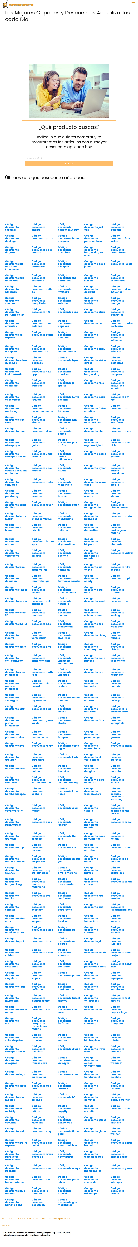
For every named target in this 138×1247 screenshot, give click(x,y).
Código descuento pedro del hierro (122, 323)
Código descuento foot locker (120, 238)
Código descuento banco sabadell (15, 1179)
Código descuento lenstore (65, 1085)
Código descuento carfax (12, 1020)
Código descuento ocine (42, 951)
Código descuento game (95, 453)
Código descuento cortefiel (91, 1108)
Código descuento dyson (95, 467)
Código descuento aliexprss (65, 263)
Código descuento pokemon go (92, 734)
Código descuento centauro (65, 964)
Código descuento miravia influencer (12, 684)
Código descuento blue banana (15, 1190)
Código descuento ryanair (91, 1085)
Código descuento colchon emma (93, 612)
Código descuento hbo (94, 430)
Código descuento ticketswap (65, 1120)
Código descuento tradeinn (65, 768)
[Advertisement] (69, 42)
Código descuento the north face (67, 277)
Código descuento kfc (41, 1008)
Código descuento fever (42, 503)
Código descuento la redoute (40, 1190)
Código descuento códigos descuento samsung (117, 794)
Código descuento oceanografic (14, 808)
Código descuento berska (91, 858)
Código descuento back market (42, 468)
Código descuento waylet (117, 780)
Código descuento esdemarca (118, 277)
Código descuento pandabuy (12, 493)
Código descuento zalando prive (14, 1037)
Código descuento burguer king (13, 881)
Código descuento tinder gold (69, 1131)
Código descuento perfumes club (14, 312)
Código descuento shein (121, 744)
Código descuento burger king (91, 371)
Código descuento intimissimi (117, 986)
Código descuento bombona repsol (15, 791)
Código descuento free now (41, 1085)
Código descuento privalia (38, 527)
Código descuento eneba (38, 227)
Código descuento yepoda (117, 454)
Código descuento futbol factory (69, 998)
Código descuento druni (15, 708)
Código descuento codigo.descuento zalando (16, 469)
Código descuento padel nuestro (42, 249)
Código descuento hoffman (38, 986)
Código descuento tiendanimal (92, 1074)
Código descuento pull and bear (41, 601)
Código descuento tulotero (117, 941)
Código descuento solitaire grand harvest (120, 809)
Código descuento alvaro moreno (67, 870)
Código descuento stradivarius (39, 567)
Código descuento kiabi (68, 756)
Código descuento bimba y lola (92, 1037)
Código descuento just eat (93, 227)
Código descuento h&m (68, 1096)
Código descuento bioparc (91, 541)
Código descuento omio (15, 645)
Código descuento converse (12, 482)
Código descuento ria (93, 322)
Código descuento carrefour (91, 847)
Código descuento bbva (42, 940)
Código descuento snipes (38, 975)
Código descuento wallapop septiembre (65, 659)
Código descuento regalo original (93, 442)
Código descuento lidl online (93, 567)
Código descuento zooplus (12, 300)
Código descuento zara (68, 311)
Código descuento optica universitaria (92, 1061)
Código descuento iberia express (16, 1142)
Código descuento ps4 (14, 940)
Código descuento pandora (65, 371)
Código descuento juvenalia (38, 1120)
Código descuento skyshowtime (66, 541)
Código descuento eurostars (38, 757)
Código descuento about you (69, 858)
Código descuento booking (12, 1168)
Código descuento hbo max (94, 895)
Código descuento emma (65, 431)
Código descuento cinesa (65, 709)
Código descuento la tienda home (40, 734)
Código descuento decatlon (12, 578)
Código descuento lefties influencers (65, 455)
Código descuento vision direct (95, 360)
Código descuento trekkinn (65, 918)
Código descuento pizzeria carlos (67, 589)
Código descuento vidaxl (122, 552)
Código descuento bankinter (117, 312)
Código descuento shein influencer (15, 672)
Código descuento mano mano (16, 1009)
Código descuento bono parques (68, 238)
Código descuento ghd (41, 645)
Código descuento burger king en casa (93, 251)
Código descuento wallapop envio (15, 1049)
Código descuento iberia (16, 623)
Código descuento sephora (38, 791)
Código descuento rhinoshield (65, 482)
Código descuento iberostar (117, 757)
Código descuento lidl (67, 846)
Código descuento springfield (118, 720)
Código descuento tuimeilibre (91, 918)
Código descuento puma (69, 974)
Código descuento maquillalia (39, 300)
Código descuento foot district (120, 998)
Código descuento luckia (121, 262)
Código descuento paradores (38, 263)
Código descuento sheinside (91, 1179)
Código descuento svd (14, 1130)
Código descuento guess (95, 1119)
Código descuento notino (38, 768)
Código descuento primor (65, 646)
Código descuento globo (95, 1130)
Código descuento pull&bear (91, 516)
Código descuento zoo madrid (93, 624)
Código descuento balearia (117, 227)
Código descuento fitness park (39, 1060)
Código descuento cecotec (91, 975)
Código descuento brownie (65, 1190)
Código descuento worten (65, 1037)
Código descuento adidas (38, 1108)
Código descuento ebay (94, 347)
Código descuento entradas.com (14, 658)
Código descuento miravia (38, 847)
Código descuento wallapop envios (15, 454)
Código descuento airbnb (117, 646)
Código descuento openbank (12, 383)
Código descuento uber (42, 1167)
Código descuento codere (117, 1085)
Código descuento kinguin (65, 822)
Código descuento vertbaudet (39, 635)
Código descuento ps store (66, 929)
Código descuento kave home (68, 791)
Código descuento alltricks (117, 1120)
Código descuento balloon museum (68, 227)
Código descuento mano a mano (69, 697)
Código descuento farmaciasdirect (121, 907)
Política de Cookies (36, 1218)
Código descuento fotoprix (65, 734)
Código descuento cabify (91, 578)
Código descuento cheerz (38, 589)
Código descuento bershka (117, 1074)
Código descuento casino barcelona (117, 469)
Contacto (20, 1218)
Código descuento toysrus (12, 870)
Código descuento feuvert (38, 397)
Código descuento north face (42, 672)
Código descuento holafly (117, 836)
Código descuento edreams (65, 952)
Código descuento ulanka (65, 612)
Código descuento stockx (65, 720)
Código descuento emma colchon (67, 1142)
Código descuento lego (15, 1073)
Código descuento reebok (65, 683)
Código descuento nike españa (120, 567)
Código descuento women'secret (93, 791)
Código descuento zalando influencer (117, 336)
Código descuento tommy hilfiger (41, 578)
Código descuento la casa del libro (119, 709)
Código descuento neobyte (65, 334)
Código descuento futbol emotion (95, 408)
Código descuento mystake (65, 289)
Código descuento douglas (91, 768)
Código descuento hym (68, 359)
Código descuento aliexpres (12, 1060)
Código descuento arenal (117, 1190)
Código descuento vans (68, 1073)
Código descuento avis (15, 767)
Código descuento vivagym (65, 1060)
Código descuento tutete (117, 1037)
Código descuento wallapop (117, 624)
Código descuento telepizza (38, 1049)
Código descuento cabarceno (65, 907)
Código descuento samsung (91, 1020)
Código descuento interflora (117, 419)
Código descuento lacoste (117, 918)
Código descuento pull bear (93, 589)
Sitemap (6, 1225)
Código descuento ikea (120, 600)
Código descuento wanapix (117, 1060)
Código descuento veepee (38, 918)
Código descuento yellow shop (118, 658)
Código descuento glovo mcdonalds (68, 1202)
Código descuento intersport (117, 1179)
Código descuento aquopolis (117, 975)
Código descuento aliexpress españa (117, 384)
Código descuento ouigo (42, 928)
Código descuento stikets (91, 808)
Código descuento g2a (41, 708)
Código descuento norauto (117, 768)
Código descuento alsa (68, 807)
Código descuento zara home (15, 527)
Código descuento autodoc (38, 383)
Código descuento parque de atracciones (13, 1155)
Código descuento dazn (94, 396)
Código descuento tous (15, 985)
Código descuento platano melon (14, 734)
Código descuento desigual (91, 289)
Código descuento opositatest (12, 397)
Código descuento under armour (43, 454)
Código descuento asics (121, 430)
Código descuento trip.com (65, 408)
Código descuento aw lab (120, 397)
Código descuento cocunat (12, 1120)
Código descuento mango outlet (93, 504)
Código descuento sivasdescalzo (41, 998)
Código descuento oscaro (91, 493)
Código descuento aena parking (94, 658)
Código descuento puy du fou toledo (41, 870)
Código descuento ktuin (94, 311)
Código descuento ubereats (117, 541)
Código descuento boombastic (65, 1154)
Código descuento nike (94, 382)
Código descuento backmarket (13, 822)
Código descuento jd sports (66, 383)
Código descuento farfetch (65, 1020)
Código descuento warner (117, 1131)
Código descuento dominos (91, 1097)
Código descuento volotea (91, 986)
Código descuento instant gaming (68, 780)
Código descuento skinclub (117, 348)
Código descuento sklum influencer (121, 289)
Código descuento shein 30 (15, 612)
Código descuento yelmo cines (95, 482)
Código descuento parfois (91, 870)
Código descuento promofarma (119, 249)
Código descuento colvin (16, 600)
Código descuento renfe (42, 744)
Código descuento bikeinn (38, 553)
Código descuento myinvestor (39, 697)
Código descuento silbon (121, 821)
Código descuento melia (42, 481)
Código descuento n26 (41, 311)
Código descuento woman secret (93, 1154)
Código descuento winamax (12, 289)
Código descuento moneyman (65, 624)
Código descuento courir (95, 951)
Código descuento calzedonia (39, 1074)
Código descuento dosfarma (117, 360)
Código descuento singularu (12, 975)
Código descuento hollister (65, 527)
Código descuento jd (92, 940)
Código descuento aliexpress (117, 870)
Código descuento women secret (67, 348)
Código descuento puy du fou (67, 442)
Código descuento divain (69, 1048)
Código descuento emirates (12, 323)
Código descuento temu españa (68, 397)
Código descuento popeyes (65, 323)
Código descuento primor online (119, 1154)
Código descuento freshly (91, 300)
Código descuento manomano (65, 516)
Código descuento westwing (12, 408)
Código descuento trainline (38, 1037)
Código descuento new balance (41, 323)
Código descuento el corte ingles (92, 757)
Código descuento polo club (120, 442)
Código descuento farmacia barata (69, 578)
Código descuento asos (42, 821)
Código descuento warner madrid (41, 780)
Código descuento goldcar (38, 442)
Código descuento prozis (43, 237)
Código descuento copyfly (65, 1108)
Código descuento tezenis (65, 493)
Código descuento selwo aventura (16, 360)
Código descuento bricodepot (91, 1190)
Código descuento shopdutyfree (93, 646)
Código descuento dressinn (91, 334)
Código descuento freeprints (117, 1020)
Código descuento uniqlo (69, 1167)
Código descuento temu (121, 880)
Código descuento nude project (121, 952)
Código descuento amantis (38, 964)
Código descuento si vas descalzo (42, 1154)
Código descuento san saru (67, 1009)
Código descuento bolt (120, 1107)
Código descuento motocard (38, 612)
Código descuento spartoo (91, 929)
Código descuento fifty (94, 719)
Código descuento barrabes (65, 249)
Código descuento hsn (93, 671)
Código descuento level (94, 600)
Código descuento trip (14, 846)
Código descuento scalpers (38, 836)
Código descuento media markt (92, 1168)
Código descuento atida (121, 515)
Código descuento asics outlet (42, 1142)
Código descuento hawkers (65, 601)
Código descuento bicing (95, 634)
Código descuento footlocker (91, 683)
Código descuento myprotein (12, 998)
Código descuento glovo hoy (16, 1085)
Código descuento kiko (15, 566)
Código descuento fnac (15, 430)
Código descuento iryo (14, 744)
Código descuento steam (117, 493)
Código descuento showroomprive (42, 516)
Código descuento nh (93, 1008)
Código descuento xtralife (117, 895)
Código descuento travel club (95, 1049)
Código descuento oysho (43, 333)
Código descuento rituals (65, 468)
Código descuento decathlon (38, 1202)
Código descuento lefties (38, 808)
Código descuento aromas (38, 493)
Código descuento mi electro (66, 941)
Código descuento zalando (38, 1097)
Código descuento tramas (117, 589)
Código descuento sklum (43, 430)
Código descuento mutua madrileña (38, 883)
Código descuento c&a (41, 623)
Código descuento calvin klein (121, 964)
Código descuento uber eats (15, 918)
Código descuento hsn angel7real (14, 277)
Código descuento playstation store (95, 964)
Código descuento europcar (12, 348)
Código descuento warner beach (93, 745)
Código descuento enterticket (91, 998)
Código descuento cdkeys (91, 881)
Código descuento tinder (16, 588)
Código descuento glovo (121, 1167)
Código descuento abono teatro (119, 504)
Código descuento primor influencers (12, 721)
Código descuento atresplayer (12, 442)
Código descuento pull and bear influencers (14, 265)
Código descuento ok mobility (14, 1108)
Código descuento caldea (12, 952)
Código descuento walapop (65, 672)
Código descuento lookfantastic (13, 371)
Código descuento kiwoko (38, 419)
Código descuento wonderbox (12, 780)
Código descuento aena (121, 846)
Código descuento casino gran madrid (118, 528)
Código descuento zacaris (117, 929)
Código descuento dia (41, 1178)
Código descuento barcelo (91, 1142)
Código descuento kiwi (94, 906)
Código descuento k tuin (68, 503)
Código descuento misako (117, 635)
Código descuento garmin (117, 734)
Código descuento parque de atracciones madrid (39, 1023)
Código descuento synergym (12, 697)
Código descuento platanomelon (41, 658)
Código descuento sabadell (65, 300)
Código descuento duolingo (12, 238)
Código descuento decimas (38, 360)
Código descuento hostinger (117, 672)
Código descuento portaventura (93, 238)
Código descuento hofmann (65, 567)
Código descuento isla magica (14, 1097)
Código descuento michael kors (92, 419)
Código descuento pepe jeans (94, 263)
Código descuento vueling (117, 612)
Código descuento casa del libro (15, 504)
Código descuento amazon (117, 1049)
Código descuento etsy (41, 1130)
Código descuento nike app (41, 371)
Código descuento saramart (12, 227)
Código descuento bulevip (117, 697)
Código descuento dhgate (12, 249)
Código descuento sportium (38, 907)
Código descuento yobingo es (12, 553)
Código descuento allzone (12, 541)
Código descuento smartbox (65, 635)
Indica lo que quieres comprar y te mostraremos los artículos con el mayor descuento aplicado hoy (69, 142)
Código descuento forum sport (43, 541)
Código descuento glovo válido (42, 720)
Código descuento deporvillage (119, 1009)
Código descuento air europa (119, 858)
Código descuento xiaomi (12, 635)
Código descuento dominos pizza (14, 929)
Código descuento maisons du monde (91, 554)
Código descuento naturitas (91, 709)
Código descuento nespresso (38, 858)
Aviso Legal (7, 1218)
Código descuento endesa (91, 697)
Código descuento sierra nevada (42, 683)
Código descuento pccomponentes (42, 408)
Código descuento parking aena (14, 1202)
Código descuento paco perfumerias (94, 836)
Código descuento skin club (15, 419)
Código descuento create (117, 482)
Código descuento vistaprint (12, 964)
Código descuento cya (41, 894)
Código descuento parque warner (120, 1097)
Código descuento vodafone (38, 277)
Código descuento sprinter (12, 907)
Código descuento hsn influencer (67, 419)
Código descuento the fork (67, 836)
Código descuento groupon (12, 757)
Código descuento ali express (14, 334)
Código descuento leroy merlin (15, 516)
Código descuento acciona (65, 553)
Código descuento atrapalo (117, 371)
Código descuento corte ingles (68, 745)
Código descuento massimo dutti (67, 881)
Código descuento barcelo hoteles (15, 858)
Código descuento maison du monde (91, 823)
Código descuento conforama (65, 895)
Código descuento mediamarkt (66, 986)
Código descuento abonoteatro (40, 348)
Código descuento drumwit (12, 836)
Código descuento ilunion (91, 277)
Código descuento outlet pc (43, 289)
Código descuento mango (117, 300)
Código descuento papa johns (68, 1179)
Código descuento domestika (91, 527)
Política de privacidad (59, 1218)
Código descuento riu (119, 407)
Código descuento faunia (12, 895)
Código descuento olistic (121, 1141)
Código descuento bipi (120, 577)
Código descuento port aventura (94, 780)
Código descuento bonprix (117, 683)
